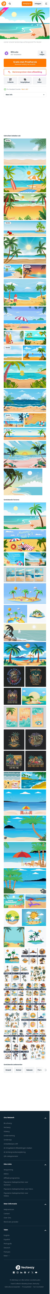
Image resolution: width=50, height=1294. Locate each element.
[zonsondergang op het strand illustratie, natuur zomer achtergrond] (15, 284)
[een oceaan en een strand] (35, 366)
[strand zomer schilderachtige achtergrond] (14, 464)
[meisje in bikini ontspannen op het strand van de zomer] (14, 617)
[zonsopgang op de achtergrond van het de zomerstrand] (24, 498)
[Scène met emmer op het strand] (24, 227)
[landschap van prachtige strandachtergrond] (15, 382)
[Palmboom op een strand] (23, 525)
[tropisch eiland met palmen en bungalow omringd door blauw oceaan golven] (13, 690)
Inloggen (38, 4)
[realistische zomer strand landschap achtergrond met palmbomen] (24, 249)
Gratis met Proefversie (25, 62)
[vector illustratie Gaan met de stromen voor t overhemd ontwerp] (34, 772)
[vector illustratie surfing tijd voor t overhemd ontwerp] (14, 880)
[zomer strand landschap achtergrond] (24, 178)
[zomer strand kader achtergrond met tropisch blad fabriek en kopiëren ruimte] (14, 1095)
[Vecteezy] (3, 3)
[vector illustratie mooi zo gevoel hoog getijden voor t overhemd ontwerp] (14, 901)
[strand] (13, 270)
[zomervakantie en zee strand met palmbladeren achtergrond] (24, 150)
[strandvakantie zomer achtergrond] (24, 305)
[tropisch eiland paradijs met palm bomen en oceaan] (14, 1117)
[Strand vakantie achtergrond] (14, 366)
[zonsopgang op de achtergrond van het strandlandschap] (24, 403)
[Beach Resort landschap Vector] (24, 331)
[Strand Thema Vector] (13, 449)
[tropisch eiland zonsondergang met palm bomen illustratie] (34, 1057)
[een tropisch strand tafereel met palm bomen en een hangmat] (24, 730)
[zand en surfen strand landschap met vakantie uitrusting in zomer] (33, 899)
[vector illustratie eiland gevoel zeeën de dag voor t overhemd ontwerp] (14, 774)
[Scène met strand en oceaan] (24, 478)
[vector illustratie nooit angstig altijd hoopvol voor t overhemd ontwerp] (14, 753)
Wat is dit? (25, 89)
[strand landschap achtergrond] (24, 429)
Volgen (42, 54)
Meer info (9, 94)
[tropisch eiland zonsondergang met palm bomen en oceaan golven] (33, 1115)
